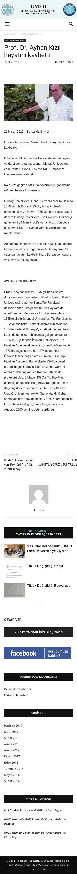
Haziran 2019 (13, 725)
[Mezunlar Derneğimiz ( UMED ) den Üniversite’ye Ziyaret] (14, 551)
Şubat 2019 (12, 738)
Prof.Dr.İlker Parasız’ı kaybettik (23, 810)
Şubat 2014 (12, 781)
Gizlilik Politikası (18, 860)
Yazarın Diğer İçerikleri (38, 534)
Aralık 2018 (11, 744)
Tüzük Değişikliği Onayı (45, 566)
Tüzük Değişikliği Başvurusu (48, 585)
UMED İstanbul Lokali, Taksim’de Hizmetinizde (32, 819)
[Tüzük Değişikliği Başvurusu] (14, 590)
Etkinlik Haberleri (16, 695)
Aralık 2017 (11, 750)
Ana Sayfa (10, 34)
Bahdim (9, 823)
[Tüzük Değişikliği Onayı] (14, 571)
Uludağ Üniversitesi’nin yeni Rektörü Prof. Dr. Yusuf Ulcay (19, 464)
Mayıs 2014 (12, 775)
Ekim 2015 (11, 762)
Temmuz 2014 (13, 769)
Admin (38, 510)
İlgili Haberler (38, 531)
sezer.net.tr (38, 869)
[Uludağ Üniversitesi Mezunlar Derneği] (38, 9)
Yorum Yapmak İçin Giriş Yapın (39, 632)
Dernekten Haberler (31, 34)
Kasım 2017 (12, 756)
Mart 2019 (11, 732)
